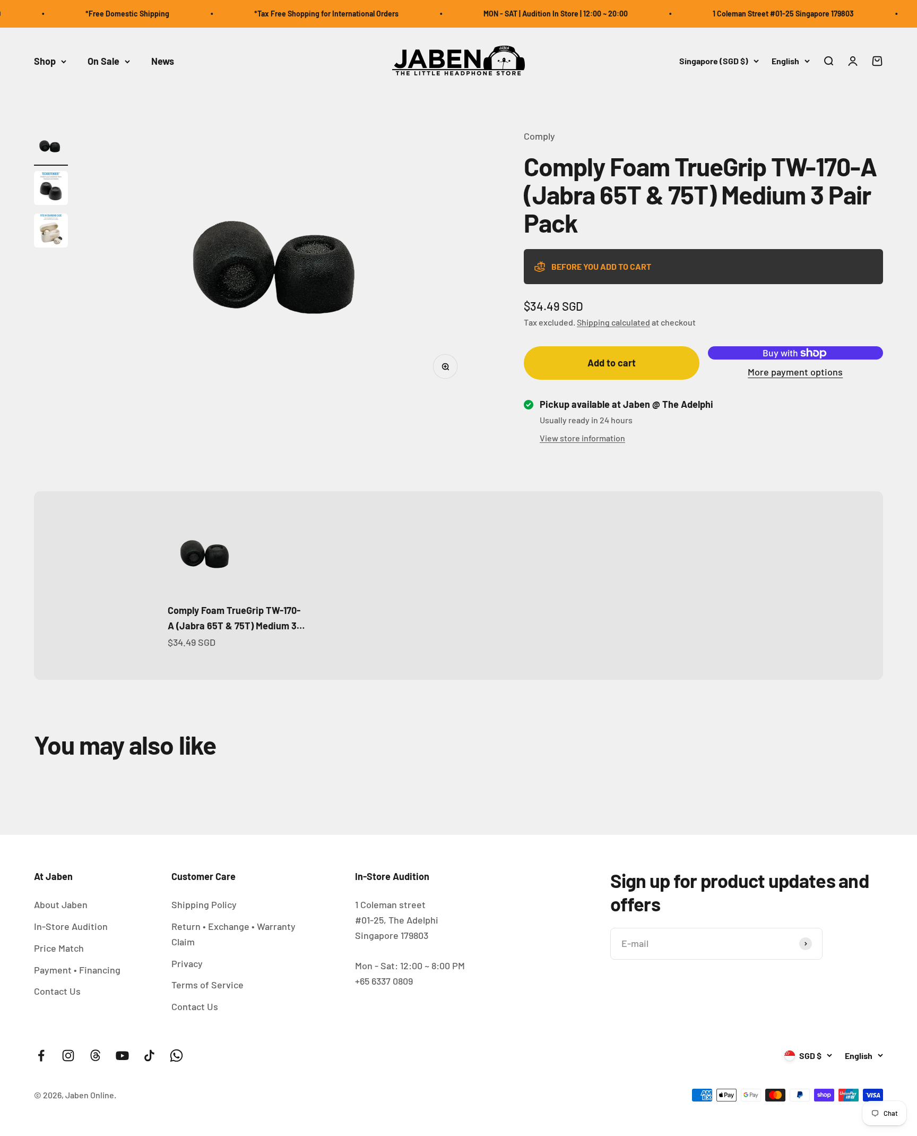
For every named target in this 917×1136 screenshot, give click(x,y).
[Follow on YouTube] (122, 1055)
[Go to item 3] (51, 232)
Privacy (187, 963)
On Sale (103, 61)
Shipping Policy (204, 904)
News (162, 61)
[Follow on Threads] (95, 1055)
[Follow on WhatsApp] (176, 1055)
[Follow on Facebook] (41, 1055)
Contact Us (57, 991)
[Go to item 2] (51, 189)
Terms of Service (207, 984)
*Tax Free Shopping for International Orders (310, 13)
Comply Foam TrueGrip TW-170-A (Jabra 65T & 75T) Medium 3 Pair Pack (234, 619)
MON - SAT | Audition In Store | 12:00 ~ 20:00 (540, 13)
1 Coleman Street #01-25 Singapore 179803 (767, 13)
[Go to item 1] (51, 147)
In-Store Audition (71, 926)
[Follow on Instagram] (68, 1055)
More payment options (795, 372)
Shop (45, 61)
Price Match (59, 948)
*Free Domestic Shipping (111, 13)
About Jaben (61, 904)
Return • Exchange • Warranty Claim (233, 933)
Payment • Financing (77, 970)
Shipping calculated (613, 322)
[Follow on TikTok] (149, 1055)
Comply (539, 136)
